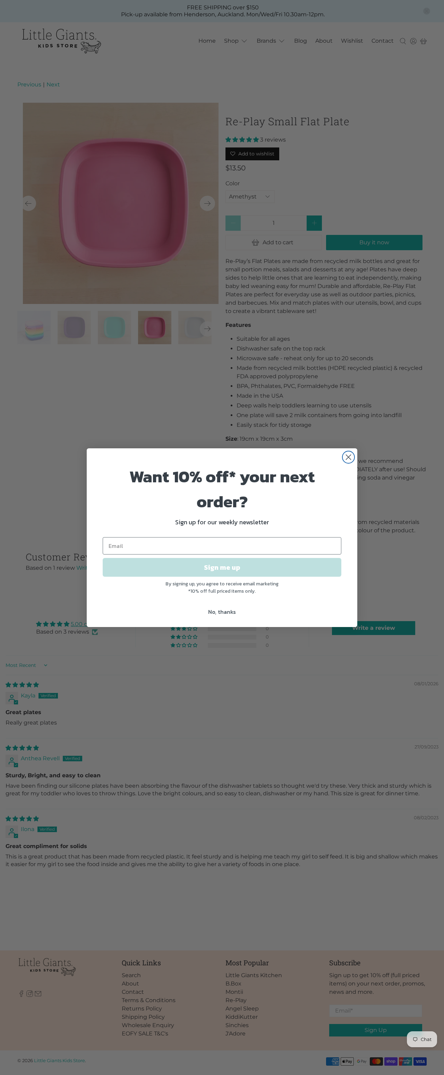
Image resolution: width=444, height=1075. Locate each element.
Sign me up (222, 567)
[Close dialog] (348, 457)
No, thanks (222, 612)
